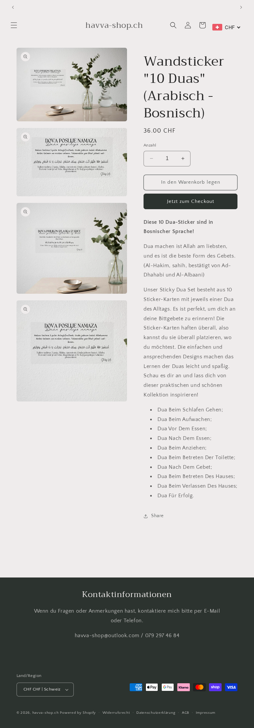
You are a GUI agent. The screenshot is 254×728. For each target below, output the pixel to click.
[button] (14, 25)
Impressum (205, 713)
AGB (185, 713)
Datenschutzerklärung (155, 713)
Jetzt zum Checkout (190, 201)
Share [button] (157, 515)
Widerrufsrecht (116, 713)
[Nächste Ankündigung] (241, 7)
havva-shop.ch (45, 713)
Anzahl (150, 145)
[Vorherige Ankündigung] (13, 7)
